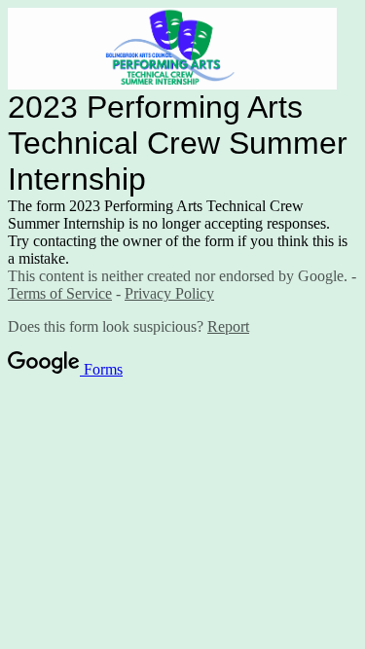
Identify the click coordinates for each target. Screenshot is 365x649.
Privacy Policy (169, 293)
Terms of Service (60, 293)
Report (228, 326)
